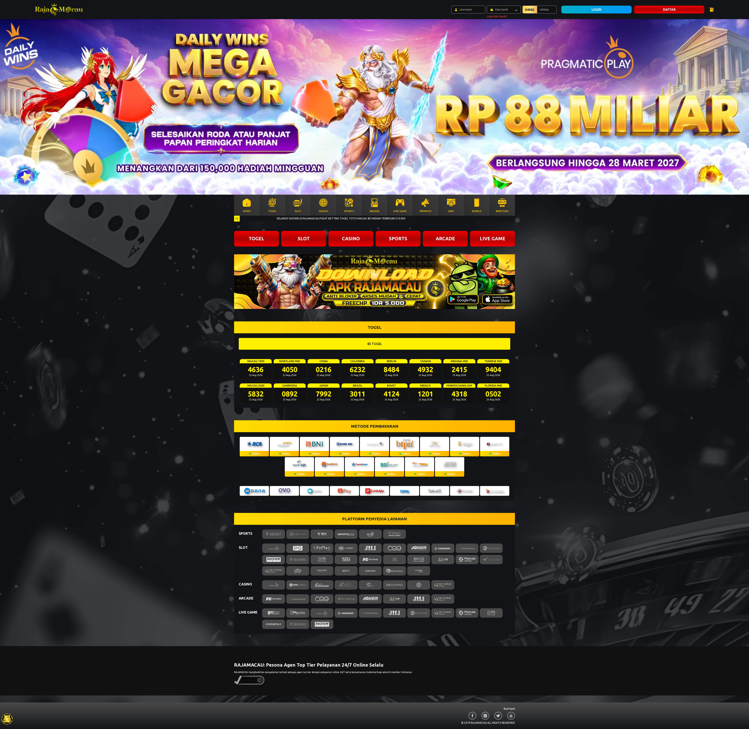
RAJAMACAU (241, 672)
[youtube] (511, 716)
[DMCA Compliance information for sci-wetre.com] (249, 683)
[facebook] (472, 716)
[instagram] (485, 716)
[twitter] (498, 716)
